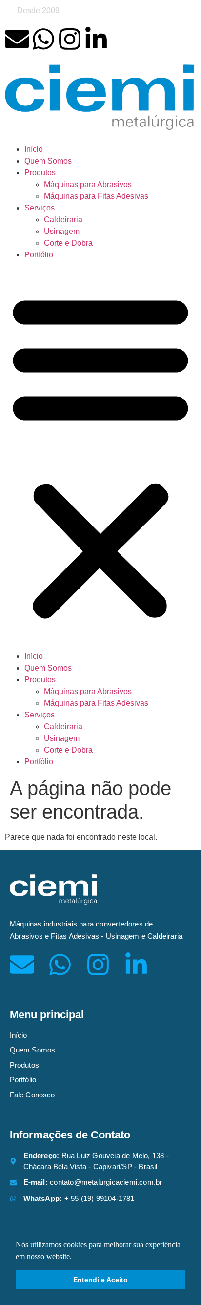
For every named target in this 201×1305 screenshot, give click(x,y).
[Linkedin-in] (96, 39)
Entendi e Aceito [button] (100, 1280)
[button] (100, 456)
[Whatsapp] (43, 39)
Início (33, 149)
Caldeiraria (63, 219)
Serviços (39, 208)
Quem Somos (48, 161)
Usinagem (62, 231)
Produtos (40, 172)
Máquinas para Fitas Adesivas (96, 196)
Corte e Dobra (68, 243)
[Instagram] (70, 39)
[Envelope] (17, 39)
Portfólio (38, 255)
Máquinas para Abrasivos (88, 184)
